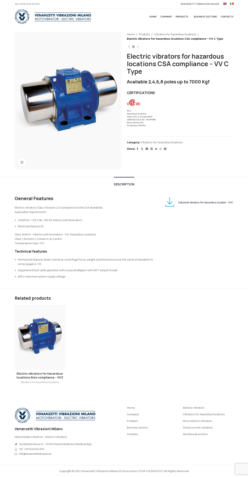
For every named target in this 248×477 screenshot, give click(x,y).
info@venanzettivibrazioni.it (35, 453)
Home (131, 34)
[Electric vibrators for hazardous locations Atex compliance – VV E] (40, 337)
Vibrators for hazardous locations (175, 34)
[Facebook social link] (137, 148)
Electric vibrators (193, 407)
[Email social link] (146, 148)
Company (133, 414)
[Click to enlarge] (22, 162)
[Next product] (138, 47)
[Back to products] (133, 47)
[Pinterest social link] (151, 148)
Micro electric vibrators (197, 420)
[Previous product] (129, 47)
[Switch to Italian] (231, 4)
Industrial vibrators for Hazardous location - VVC (205, 202)
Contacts (132, 434)
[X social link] (142, 148)
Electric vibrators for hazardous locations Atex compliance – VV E (40, 375)
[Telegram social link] (165, 148)
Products (144, 34)
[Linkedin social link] (156, 148)
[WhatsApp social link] (160, 148)
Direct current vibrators (198, 427)
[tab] (124, 182)
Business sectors (137, 427)
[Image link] (55, 415)
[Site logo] (53, 16)
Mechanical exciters (195, 434)
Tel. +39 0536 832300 (31, 449)
